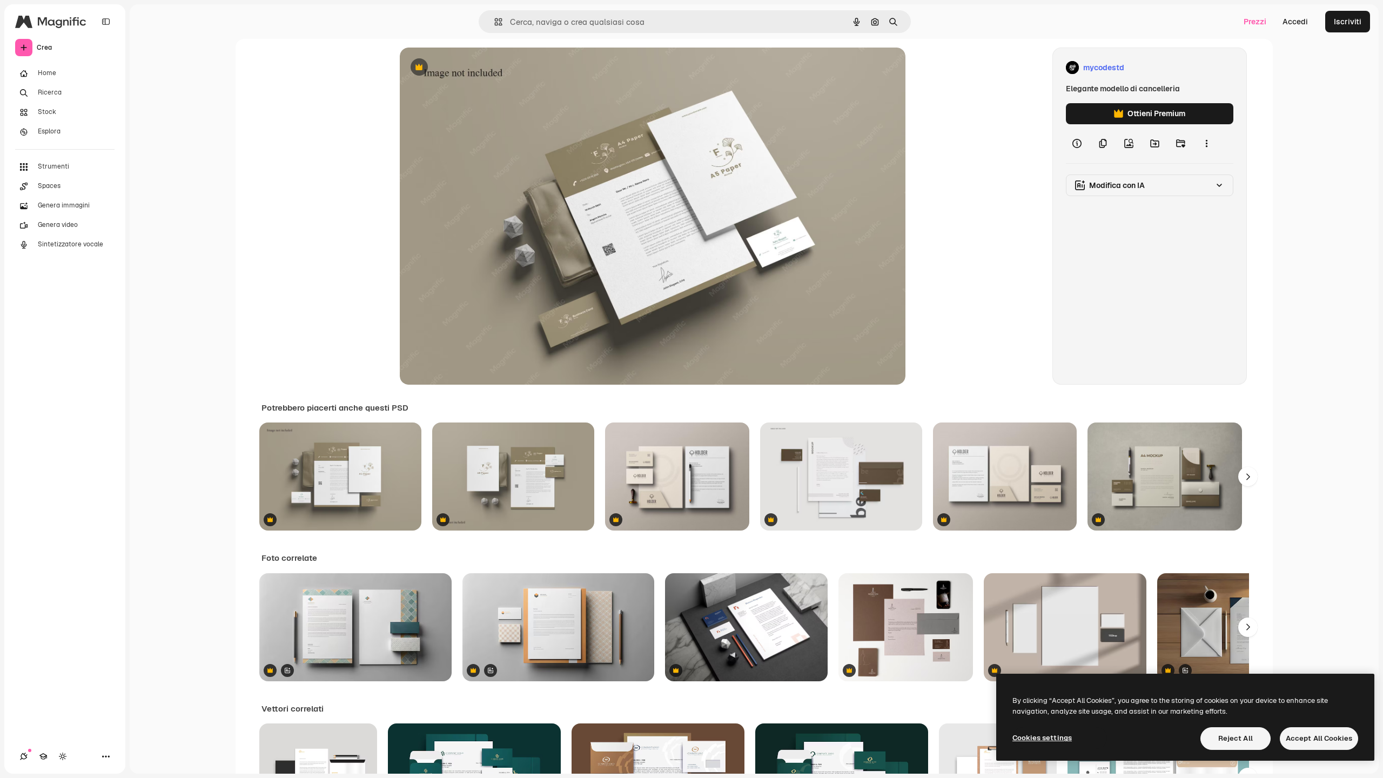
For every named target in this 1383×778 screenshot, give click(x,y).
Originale (471, 68)
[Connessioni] (23, 756)
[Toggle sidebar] (106, 21)
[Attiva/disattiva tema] (62, 756)
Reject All (1235, 738)
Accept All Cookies (1319, 738)
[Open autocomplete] (494, 22)
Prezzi (1255, 21)
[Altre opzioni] (1206, 144)
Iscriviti (1347, 21)
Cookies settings (1042, 737)
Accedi (1295, 21)
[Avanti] (1248, 476)
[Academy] (43, 756)
